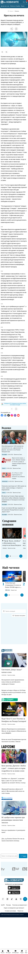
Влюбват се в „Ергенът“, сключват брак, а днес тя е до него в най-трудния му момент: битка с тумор (13, 781)
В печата (17, 11)
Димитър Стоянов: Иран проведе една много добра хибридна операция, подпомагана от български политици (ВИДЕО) (13, 498)
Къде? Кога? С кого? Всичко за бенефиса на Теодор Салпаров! (14, 719)
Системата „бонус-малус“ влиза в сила (12, 670)
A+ (6, 52)
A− (2, 52)
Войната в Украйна (15, 6)
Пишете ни (20, 910)
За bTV (3, 905)
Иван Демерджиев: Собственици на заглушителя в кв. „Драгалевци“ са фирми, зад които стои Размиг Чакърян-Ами (12, 448)
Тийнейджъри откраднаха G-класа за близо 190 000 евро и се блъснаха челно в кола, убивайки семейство (13, 585)
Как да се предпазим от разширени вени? (13, 831)
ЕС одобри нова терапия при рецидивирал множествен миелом (13, 820)
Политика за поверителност (19, 905)
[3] (26, 2)
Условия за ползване (10, 910)
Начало (11, 11)
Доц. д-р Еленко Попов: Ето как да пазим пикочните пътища (13, 840)
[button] (7, 556)
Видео (22, 6)
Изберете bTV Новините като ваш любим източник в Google (15, 404)
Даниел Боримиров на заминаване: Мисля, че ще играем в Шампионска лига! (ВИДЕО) (14, 731)
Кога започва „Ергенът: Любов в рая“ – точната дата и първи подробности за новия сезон (14, 768)
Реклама (8, 905)
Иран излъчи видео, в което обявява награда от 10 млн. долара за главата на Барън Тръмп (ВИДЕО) (19, 461)
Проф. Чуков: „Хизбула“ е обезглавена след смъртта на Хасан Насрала (11, 543)
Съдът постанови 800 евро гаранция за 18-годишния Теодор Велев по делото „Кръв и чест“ (13, 510)
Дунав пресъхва (5, 6)
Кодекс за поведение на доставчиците (14, 907)
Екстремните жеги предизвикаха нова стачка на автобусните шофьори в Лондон (13, 682)
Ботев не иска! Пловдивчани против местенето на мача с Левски (14, 740)
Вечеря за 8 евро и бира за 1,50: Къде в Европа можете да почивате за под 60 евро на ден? (14, 692)
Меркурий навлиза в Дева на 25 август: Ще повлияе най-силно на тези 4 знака (13, 791)
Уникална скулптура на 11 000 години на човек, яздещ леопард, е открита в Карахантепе (14, 488)
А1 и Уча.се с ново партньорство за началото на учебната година (18, 475)
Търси (24, 856)
